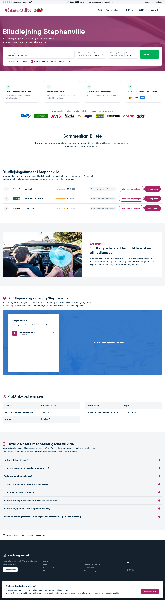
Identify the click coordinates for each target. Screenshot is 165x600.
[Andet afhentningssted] (7, 61)
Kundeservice (112, 10)
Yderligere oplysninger (131, 189)
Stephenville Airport (28, 332)
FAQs (45, 564)
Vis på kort (23, 335)
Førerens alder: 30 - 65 (43, 61)
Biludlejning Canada (12, 305)
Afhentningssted (13, 53)
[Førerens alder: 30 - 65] (32, 61)
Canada (30, 535)
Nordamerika (19, 535)
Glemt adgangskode (92, 564)
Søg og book (152, 189)
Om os (46, 561)
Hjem (8, 535)
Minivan (46, 571)
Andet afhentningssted (18, 61)
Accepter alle (150, 591)
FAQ (100, 10)
